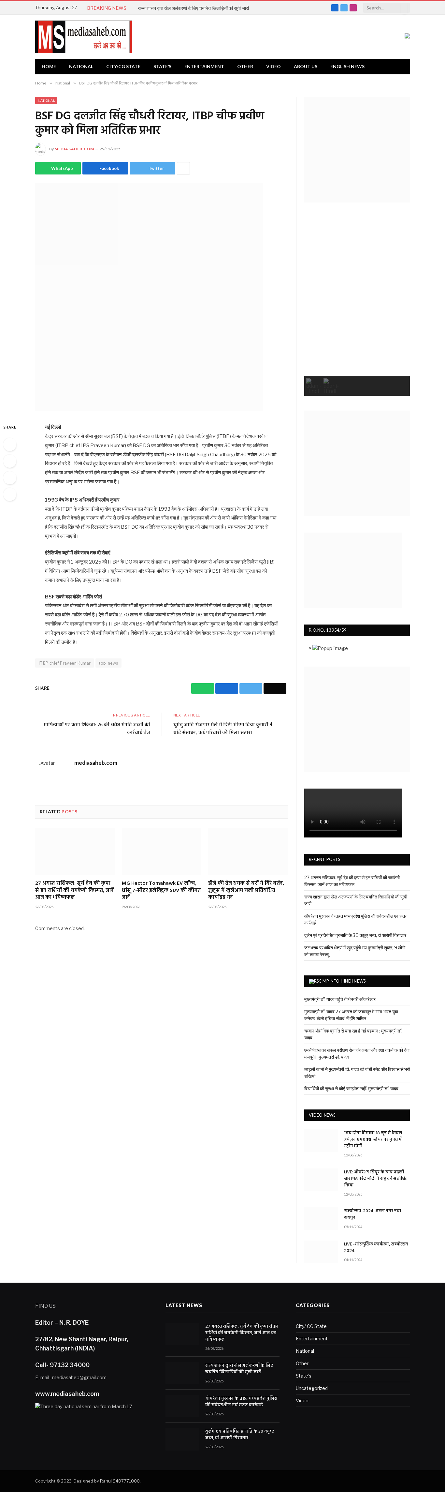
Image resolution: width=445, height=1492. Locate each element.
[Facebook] (9, 461)
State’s (162, 66)
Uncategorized (312, 1388)
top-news (108, 663)
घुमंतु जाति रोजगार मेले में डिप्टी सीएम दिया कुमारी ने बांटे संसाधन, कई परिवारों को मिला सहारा (222, 729)
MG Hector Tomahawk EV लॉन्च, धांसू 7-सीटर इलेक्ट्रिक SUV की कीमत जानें (161, 890)
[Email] (9, 494)
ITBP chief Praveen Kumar (64, 663)
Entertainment (204, 66)
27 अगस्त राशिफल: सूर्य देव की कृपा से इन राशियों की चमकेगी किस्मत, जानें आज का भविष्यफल (74, 890)
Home (49, 66)
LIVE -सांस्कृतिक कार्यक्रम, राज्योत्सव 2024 (376, 1247)
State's (303, 1376)
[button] (314, 386)
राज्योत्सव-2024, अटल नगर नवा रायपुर (372, 1214)
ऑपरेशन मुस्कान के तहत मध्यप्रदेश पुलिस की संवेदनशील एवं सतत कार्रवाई (241, 1402)
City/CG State (123, 66)
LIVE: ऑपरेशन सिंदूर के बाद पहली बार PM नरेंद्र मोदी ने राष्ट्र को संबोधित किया (376, 1179)
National (81, 66)
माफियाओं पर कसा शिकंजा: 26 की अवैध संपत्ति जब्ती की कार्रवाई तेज (97, 729)
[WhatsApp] (9, 444)
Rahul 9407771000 (120, 1481)
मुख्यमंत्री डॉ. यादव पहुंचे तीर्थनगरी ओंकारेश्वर (340, 999)
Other (245, 66)
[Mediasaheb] (83, 37)
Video (273, 66)
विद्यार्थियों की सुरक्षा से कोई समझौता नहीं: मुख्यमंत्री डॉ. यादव (351, 1088)
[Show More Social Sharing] (183, 168)
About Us (305, 66)
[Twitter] (9, 477)
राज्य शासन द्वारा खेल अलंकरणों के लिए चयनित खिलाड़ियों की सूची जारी (193, 8)
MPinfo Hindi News (344, 981)
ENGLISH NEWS (347, 66)
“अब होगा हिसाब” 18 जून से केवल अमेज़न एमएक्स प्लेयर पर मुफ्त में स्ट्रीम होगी (373, 1140)
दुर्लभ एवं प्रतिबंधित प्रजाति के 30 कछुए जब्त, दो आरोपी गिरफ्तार (355, 935)
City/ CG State (311, 1326)
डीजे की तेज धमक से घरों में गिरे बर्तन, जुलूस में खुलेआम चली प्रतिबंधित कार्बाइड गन (246, 890)
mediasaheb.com (74, 148)
